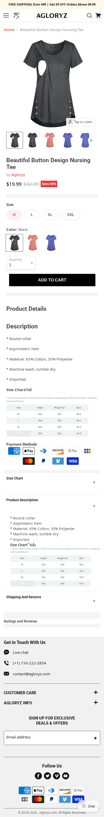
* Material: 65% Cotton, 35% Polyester (39, 359)
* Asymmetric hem (22, 348)
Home (9, 29)
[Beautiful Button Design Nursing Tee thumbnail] (15, 140)
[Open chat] (16, 15)
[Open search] (89, 15)
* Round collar (18, 338)
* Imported (16, 379)
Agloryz (18, 174)
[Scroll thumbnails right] (93, 140)
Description (22, 326)
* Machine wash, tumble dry (31, 369)
